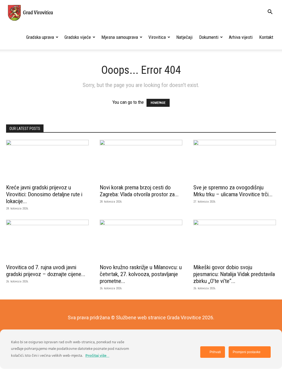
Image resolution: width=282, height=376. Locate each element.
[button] (269, 12)
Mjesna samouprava (119, 37)
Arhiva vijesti (241, 37)
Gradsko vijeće (77, 37)
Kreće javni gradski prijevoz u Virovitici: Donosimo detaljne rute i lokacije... (44, 194)
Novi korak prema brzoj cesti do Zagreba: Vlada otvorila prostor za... (139, 191)
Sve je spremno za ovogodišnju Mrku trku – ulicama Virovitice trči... (233, 191)
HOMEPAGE (158, 103)
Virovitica (157, 37)
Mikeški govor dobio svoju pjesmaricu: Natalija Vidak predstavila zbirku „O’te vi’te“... (234, 274)
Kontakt (266, 37)
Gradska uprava (40, 37)
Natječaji (184, 37)
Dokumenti (208, 37)
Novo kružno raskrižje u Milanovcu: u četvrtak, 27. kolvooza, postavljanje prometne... (141, 274)
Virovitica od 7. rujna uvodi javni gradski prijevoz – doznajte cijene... (45, 270)
